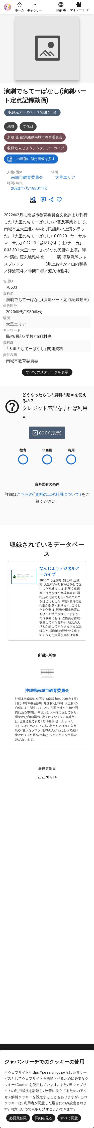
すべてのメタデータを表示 (47, 372)
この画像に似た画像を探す (34, 159)
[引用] (44, 200)
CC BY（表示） (50, 433)
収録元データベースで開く (29, 112)
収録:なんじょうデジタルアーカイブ (35, 148)
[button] (80, 7)
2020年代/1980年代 (29, 188)
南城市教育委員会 (27, 177)
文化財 (28, 126)
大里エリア (65, 177)
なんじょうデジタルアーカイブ (59, 571)
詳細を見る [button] (43, 1118)
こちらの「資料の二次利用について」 (49, 494)
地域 (10, 126)
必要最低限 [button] (18, 1118)
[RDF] (34, 200)
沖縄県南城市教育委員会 (47, 690)
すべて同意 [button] (69, 1118)
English (61, 10)
